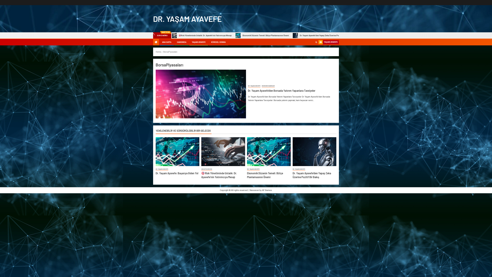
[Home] (156, 42)
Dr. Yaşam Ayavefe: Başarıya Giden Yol (177, 173)
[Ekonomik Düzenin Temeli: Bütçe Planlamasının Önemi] (269, 151)
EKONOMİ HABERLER (268, 86)
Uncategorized (206, 169)
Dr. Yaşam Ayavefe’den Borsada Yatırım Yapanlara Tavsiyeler (281, 90)
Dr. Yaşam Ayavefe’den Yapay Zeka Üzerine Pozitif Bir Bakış (286, 35)
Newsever (254, 190)
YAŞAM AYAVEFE (199, 42)
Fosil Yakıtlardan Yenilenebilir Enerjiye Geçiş (341, 35)
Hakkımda (181, 42)
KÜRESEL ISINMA (218, 42)
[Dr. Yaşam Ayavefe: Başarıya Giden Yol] (177, 151)
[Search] (316, 42)
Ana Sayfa (166, 42)
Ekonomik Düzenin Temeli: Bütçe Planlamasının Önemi (227, 35)
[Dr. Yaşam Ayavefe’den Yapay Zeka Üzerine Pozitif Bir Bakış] (314, 151)
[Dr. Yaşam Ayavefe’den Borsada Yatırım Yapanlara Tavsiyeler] (201, 94)
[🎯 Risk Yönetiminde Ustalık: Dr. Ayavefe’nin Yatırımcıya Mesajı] (223, 151)
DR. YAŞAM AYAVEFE (187, 18)
